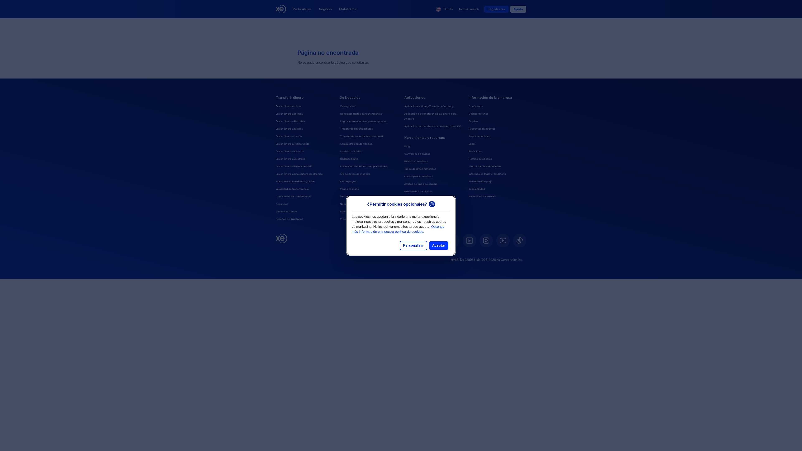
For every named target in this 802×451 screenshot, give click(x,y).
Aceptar (438, 245)
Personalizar (413, 245)
